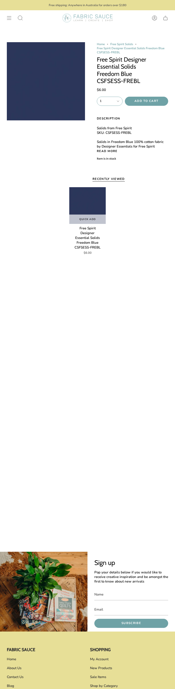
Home (101, 44)
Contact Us (15, 677)
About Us (14, 668)
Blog (10, 686)
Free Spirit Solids (121, 44)
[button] (20, 18)
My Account (99, 659)
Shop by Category (104, 686)
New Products (101, 668)
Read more (107, 151)
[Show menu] (9, 18)
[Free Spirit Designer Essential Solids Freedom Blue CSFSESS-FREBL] (87, 205)
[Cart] (165, 18)
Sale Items (98, 677)
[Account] (154, 18)
